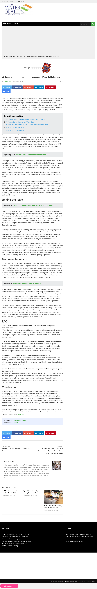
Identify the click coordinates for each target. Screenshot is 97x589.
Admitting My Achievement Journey (27, 283)
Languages (20, 1)
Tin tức (15, 422)
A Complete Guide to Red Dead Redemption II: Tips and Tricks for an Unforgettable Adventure (50, 451)
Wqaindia (21, 414)
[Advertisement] (48, 41)
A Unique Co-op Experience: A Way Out (20, 122)
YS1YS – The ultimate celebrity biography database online (34, 56)
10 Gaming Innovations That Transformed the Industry (34, 205)
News (16, 24)
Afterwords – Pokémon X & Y (16, 130)
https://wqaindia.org (18, 420)
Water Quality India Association (70, 581)
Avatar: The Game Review (15, 127)
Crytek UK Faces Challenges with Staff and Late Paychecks (26, 119)
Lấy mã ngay (9, 586)
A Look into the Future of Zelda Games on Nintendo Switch (27, 125)
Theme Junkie (91, 581)
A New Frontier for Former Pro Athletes (31, 155)
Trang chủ (7, 24)
